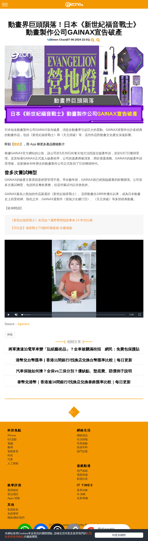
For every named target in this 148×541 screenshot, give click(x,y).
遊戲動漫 (84, 465)
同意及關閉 (119, 535)
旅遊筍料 (82, 447)
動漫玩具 (82, 478)
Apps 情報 (14, 498)
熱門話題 (82, 451)
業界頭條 (82, 490)
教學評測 (14, 485)
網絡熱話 (82, 435)
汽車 (10, 459)
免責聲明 (13, 513)
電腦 (10, 443)
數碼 (10, 447)
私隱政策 (13, 509)
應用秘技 (13, 490)
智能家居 (13, 451)
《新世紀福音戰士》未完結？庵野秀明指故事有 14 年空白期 (51, 220)
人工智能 (13, 463)
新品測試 (13, 494)
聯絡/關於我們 (16, 517)
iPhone (12, 435)
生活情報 (82, 439)
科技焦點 (14, 430)
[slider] (73, 314)
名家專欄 (82, 498)
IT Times (85, 485)
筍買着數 (82, 443)
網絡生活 (84, 430)
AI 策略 (81, 494)
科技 (10, 334)
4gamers (23, 324)
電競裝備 (82, 474)
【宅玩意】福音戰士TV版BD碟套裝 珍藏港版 (41, 228)
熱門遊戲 (82, 470)
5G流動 (12, 439)
